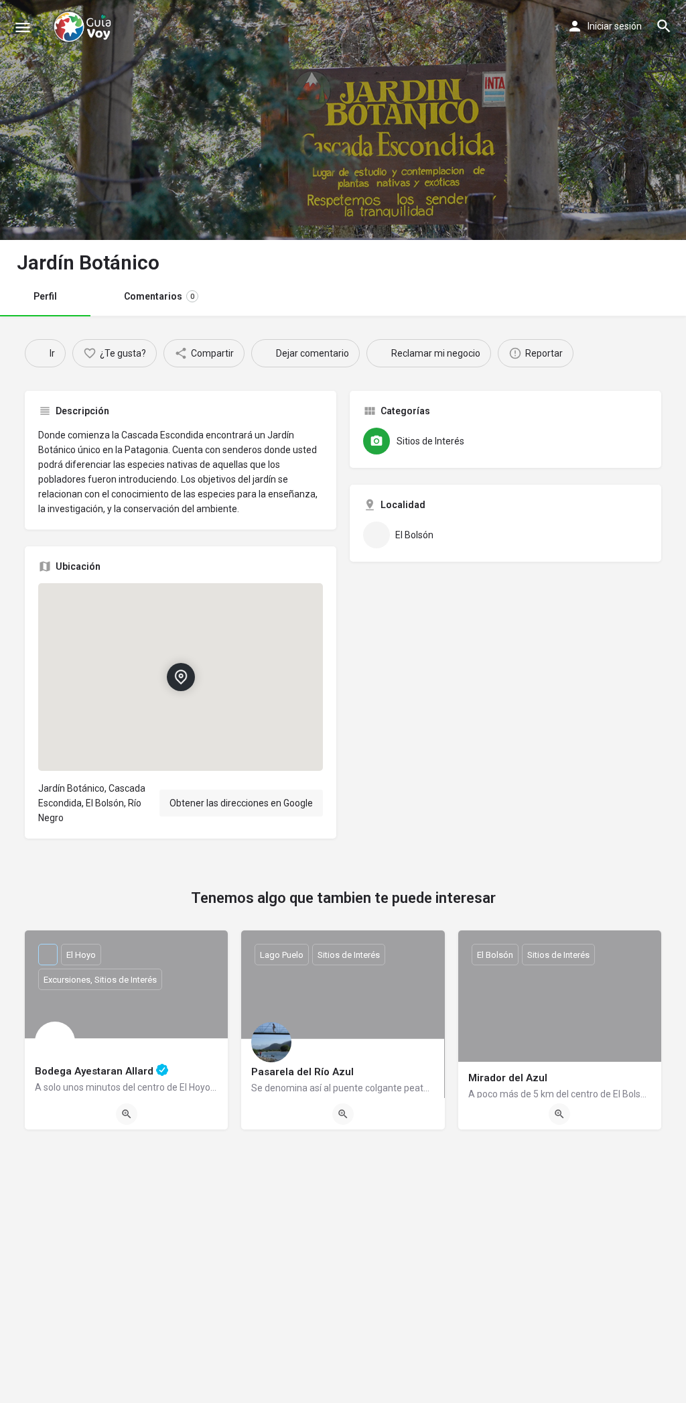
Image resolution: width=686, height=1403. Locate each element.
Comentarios (159, 296)
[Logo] (83, 27)
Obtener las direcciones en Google (241, 803)
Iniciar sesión (615, 26)
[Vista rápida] (126, 1114)
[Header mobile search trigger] (664, 26)
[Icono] (22, 27)
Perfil (45, 296)
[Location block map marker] (181, 677)
